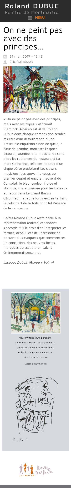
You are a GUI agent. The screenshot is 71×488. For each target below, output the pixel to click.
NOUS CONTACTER (35, 363)
